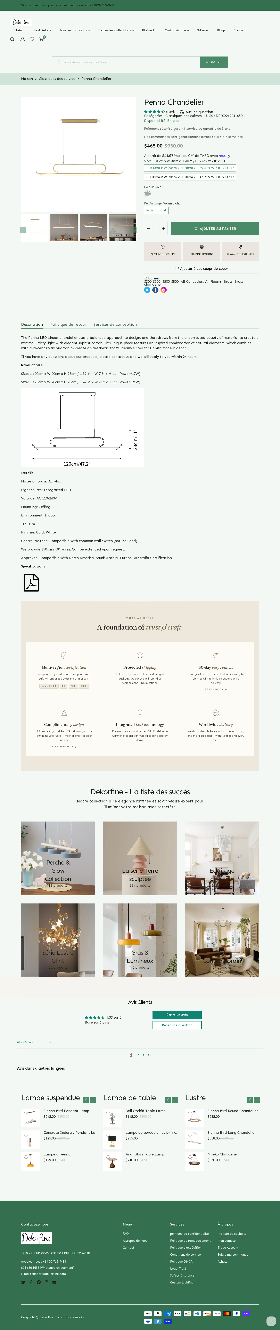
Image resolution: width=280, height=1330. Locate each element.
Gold (147, 194)
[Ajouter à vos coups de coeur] (26, 1114)
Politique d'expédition (185, 1247)
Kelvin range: (162, 203)
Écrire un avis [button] (177, 1015)
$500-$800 (170, 281)
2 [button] (138, 1055)
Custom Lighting (181, 1282)
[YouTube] (54, 1282)
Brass (228, 281)
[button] (12, 39)
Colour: (152, 187)
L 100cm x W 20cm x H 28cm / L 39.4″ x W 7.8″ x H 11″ (190, 168)
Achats (222, 1261)
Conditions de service (185, 1254)
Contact (128, 1247)
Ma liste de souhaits (232, 1234)
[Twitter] (23, 1282)
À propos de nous (135, 1241)
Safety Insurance (182, 1275)
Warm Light (156, 210)
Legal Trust (178, 1268)
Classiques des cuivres (183, 116)
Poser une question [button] (177, 1025)
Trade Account (228, 1247)
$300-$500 (152, 281)
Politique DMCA (181, 1261)
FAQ (126, 1234)
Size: (186, 161)
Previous (23, 230)
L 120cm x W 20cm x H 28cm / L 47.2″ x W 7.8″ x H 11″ (190, 177)
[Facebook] (31, 1282)
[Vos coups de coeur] (32, 39)
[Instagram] (46, 1282)
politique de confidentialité (189, 1234)
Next (134, 230)
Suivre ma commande (233, 1254)
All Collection (192, 281)
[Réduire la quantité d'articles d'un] (148, 228)
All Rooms (213, 281)
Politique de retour (68, 324)
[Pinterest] (39, 1282)
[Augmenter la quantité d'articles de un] (163, 228)
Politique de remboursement (190, 1241)
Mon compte (227, 1241)
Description (32, 324)
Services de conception (115, 324)
